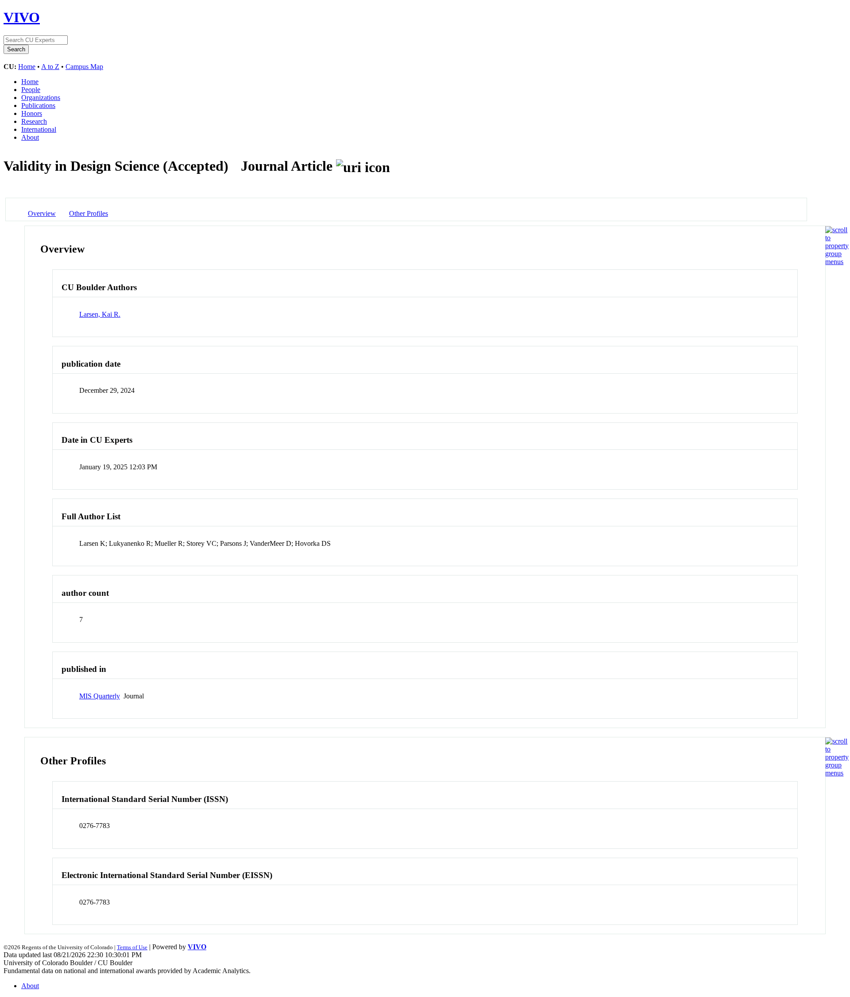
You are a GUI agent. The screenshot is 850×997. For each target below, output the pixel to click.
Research (34, 121)
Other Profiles (88, 213)
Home (26, 66)
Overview (42, 213)
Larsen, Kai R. (99, 314)
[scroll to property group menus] (837, 261)
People (30, 89)
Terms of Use (132, 947)
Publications (38, 105)
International (38, 129)
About (30, 137)
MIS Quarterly (99, 696)
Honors (31, 113)
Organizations (40, 97)
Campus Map (84, 66)
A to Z (50, 66)
